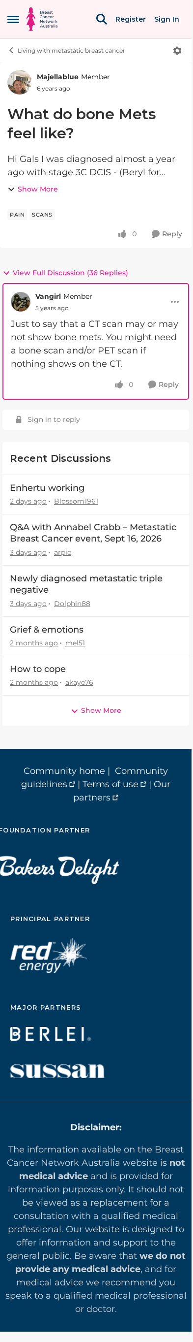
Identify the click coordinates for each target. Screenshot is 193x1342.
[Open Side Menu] (13, 19)
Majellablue (58, 76)
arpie (62, 552)
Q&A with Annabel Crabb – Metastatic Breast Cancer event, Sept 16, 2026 (93, 533)
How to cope (38, 669)
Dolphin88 (72, 603)
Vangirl (48, 296)
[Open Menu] (177, 51)
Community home (64, 771)
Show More (38, 189)
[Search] (102, 19)
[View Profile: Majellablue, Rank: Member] (19, 82)
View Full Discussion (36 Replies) (70, 272)
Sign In (166, 19)
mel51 (75, 643)
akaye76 (79, 682)
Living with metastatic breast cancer (71, 50)
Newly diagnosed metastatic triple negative (86, 584)
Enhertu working (47, 487)
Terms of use (110, 784)
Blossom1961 (76, 501)
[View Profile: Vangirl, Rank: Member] (20, 302)
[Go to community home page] (42, 19)
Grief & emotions (46, 629)
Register (130, 19)
